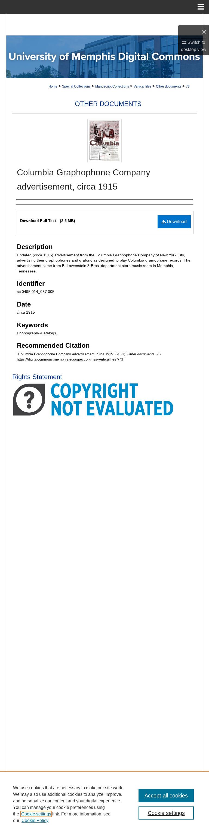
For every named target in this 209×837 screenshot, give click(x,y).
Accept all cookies (166, 796)
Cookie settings (36, 814)
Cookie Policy (34, 820)
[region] (104, 804)
